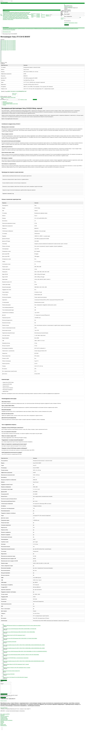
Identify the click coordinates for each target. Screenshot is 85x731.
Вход (1, 2)
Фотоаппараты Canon (15, 28)
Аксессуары (28, 12)
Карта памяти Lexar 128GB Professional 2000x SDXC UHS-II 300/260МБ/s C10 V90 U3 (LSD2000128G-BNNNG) (25, 651)
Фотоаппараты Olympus (51, 28)
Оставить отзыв (3, 680)
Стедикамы (5, 17)
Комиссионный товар (7, 15)
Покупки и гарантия (4, 716)
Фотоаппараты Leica (60, 28)
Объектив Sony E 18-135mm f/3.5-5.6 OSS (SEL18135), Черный (15, 677)
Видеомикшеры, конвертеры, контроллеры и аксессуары (18, 13)
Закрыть (65, 8)
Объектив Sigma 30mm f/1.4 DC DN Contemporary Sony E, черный (16, 664)
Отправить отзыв (4, 694)
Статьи (1, 723)
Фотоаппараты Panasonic (41, 28)
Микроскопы (14, 15)
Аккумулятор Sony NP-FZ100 (8, 674)
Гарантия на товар (4, 719)
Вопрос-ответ (3, 724)
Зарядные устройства (27, 14)
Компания (2, 715)
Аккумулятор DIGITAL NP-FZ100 (9, 641)
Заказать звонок (62, 18)
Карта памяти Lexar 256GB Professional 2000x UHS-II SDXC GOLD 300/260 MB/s (19, 631)
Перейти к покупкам (68, 6)
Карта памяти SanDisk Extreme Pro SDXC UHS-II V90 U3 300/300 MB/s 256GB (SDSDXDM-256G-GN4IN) (24, 644)
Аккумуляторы (22, 12)
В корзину (35, 99)
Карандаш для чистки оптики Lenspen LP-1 (11, 670)
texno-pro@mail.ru (3, 707)
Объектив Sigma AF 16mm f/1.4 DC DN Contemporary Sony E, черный (16, 667)
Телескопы (9, 18)
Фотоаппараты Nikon (7, 28)
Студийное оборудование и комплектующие (16, 17)
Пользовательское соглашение (6, 720)
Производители (3, 725)
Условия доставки (4, 718)
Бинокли (4, 13)
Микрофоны (19, 15)
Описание (5, 101)
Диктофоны (20, 14)
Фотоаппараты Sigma (68, 28)
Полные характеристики (7, 102)
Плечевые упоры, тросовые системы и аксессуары (18, 16)
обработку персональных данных (70, 22)
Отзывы (4, 104)
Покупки (2, 722)
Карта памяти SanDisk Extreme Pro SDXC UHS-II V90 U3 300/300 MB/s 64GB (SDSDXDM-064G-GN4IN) (23, 661)
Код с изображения (68, 16)
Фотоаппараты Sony (24, 28)
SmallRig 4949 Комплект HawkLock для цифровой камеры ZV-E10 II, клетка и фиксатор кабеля (21, 625)
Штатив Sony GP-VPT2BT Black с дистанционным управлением (15, 657)
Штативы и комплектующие (16, 18)
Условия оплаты (3, 717)
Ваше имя (66, 11)
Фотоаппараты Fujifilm (32, 28)
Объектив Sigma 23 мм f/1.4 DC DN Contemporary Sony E (14, 635)
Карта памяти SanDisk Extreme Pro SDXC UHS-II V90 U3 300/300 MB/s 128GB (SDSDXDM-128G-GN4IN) (24, 648)
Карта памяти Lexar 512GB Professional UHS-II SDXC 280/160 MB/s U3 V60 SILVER (19, 628)
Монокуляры (24, 15)
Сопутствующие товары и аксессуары (7, 97)
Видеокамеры (11, 12)
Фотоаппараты (6, 12)
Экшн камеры (10, 19)
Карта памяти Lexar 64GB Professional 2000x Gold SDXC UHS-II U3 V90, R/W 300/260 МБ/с (21, 654)
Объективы (17, 12)
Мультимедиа (5, 16)
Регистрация (5, 2)
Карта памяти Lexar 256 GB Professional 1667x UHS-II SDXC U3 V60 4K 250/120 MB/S (20, 638)
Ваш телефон (67, 14)
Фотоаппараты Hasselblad (10, 29)
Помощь (2, 721)
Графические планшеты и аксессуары (10, 14)
